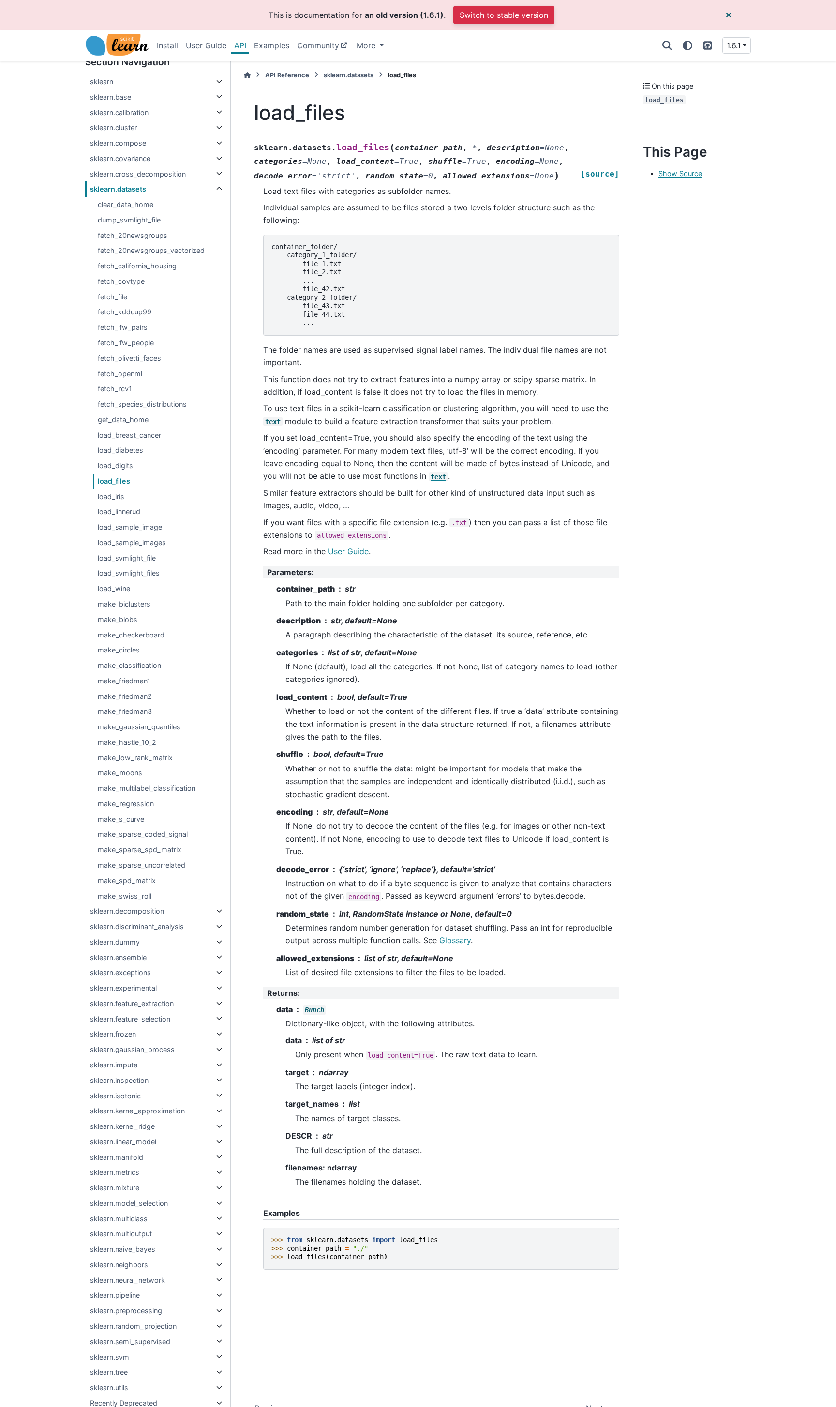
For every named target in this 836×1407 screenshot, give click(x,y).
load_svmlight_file (127, 557)
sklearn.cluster (113, 127)
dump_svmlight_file (129, 220)
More (367, 45)
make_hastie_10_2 (127, 742)
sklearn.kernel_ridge (122, 1126)
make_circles (119, 650)
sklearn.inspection (119, 1080)
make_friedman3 (125, 711)
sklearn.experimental (123, 988)
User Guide (206, 45)
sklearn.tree (109, 1372)
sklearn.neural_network (127, 1279)
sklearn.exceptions (120, 972)
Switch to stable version (504, 15)
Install (167, 45)
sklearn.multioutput (121, 1233)
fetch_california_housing (137, 266)
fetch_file (112, 296)
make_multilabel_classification (146, 788)
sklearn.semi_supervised (130, 1341)
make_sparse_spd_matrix (139, 849)
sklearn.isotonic (115, 1095)
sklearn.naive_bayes (122, 1249)
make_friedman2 (125, 696)
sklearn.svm (109, 1356)
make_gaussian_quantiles (139, 727)
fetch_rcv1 (115, 389)
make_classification (129, 665)
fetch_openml (120, 373)
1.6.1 (734, 45)
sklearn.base (110, 96)
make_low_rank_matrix (135, 757)
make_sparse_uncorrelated (141, 865)
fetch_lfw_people (126, 343)
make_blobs (117, 619)
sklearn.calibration (119, 112)
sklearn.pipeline (115, 1295)
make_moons (120, 773)
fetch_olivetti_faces (129, 358)
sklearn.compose (118, 143)
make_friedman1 (124, 681)
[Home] (247, 75)
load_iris (111, 496)
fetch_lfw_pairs (123, 327)
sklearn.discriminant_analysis (137, 926)
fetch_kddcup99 (124, 312)
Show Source (680, 173)
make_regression (126, 804)
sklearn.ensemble (118, 957)
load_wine (114, 588)
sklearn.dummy (115, 942)
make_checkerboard (131, 634)
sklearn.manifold (116, 1157)
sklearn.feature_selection (130, 1018)
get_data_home (123, 419)
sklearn (101, 81)
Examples (271, 45)
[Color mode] (687, 45)
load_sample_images (132, 542)
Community (318, 45)
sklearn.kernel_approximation (137, 1111)
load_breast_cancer (129, 434)
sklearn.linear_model (123, 1142)
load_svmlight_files (129, 573)
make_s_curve (121, 819)
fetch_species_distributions (142, 404)
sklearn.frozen (113, 1034)
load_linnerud (119, 511)
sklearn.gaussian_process (132, 1049)
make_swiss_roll (124, 895)
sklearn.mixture (114, 1188)
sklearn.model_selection (129, 1203)
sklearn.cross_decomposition (138, 173)
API (240, 45)
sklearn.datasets (118, 189)
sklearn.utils (109, 1387)
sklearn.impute (113, 1065)
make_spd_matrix (127, 880)
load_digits (115, 465)
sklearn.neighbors (119, 1264)
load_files (114, 481)
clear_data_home (125, 204)
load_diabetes (120, 450)
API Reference (287, 75)
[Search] (667, 45)
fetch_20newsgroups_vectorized (151, 250)
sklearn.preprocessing (126, 1310)
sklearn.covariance (120, 158)
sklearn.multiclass (119, 1218)
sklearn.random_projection (133, 1326)
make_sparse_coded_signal (143, 834)
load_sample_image (130, 527)
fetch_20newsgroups (132, 235)
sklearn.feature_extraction (132, 1003)
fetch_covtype (121, 281)
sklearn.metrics (114, 1172)
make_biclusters (124, 604)
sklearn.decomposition (127, 911)
